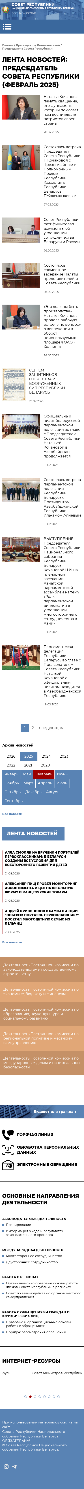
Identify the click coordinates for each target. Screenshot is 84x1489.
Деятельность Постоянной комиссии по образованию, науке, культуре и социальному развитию (41, 1013)
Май (27, 774)
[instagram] (6, 1467)
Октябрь (12, 792)
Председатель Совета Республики (27, 48)
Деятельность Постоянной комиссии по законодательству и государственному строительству (41, 969)
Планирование (18, 1225)
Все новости (12, 814)
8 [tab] (59, 1397)
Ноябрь (11, 783)
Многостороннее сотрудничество (34, 1256)
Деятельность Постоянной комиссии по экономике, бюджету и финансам (41, 991)
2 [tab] (30, 1397)
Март (28, 783)
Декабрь (33, 792)
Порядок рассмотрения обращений (36, 1332)
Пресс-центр (25, 45)
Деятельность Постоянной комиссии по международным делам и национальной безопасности (41, 1062)
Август (52, 792)
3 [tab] (35, 1397)
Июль (62, 783)
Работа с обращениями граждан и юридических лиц (36, 1314)
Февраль (44, 774)
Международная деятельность (32, 1250)
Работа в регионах (20, 1277)
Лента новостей (48, 45)
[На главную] (5, 9)
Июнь (62, 774)
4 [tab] (40, 1397)
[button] (7, 27)
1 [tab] (26, 1397)
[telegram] (14, 1467)
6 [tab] (49, 1397)
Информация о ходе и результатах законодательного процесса (34, 1233)
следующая (51, 727)
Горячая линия (35, 1134)
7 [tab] (54, 1397)
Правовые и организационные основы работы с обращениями (38, 1324)
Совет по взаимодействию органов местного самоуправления (43, 1295)
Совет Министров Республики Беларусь (40, 1373)
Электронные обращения (47, 1164)
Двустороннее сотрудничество (32, 1262)
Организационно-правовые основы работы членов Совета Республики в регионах (42, 1285)
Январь (11, 774)
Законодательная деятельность (34, 1219)
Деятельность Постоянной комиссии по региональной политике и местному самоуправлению (41, 1038)
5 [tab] (44, 1397)
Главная (7, 45)
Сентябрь (13, 801)
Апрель (45, 783)
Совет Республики (43, 6)
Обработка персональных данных (48, 1150)
